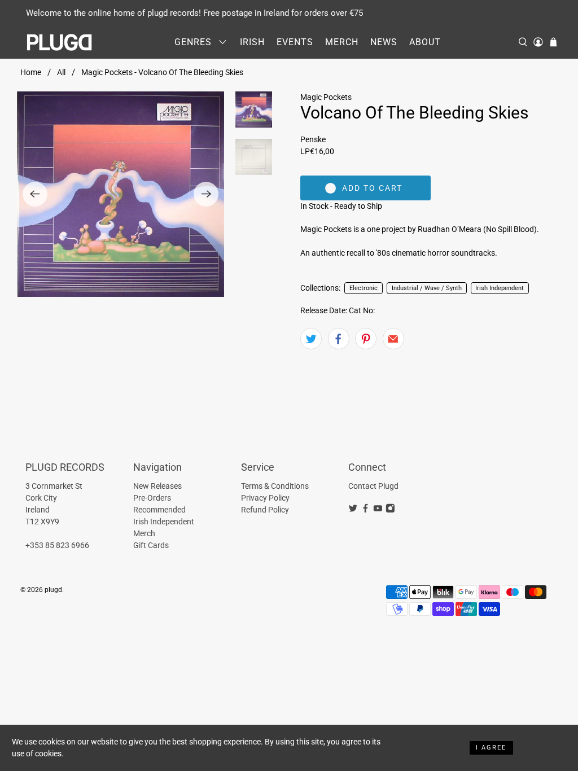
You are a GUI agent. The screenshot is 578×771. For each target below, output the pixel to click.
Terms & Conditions (275, 485)
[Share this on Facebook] (338, 338)
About (425, 42)
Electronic (363, 288)
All (61, 72)
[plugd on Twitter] (353, 510)
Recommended (159, 509)
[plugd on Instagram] (390, 510)
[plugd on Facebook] (365, 510)
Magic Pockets (326, 97)
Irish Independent (499, 288)
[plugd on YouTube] (378, 510)
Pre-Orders (152, 497)
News (383, 42)
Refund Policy (265, 509)
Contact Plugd (373, 485)
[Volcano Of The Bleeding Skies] (120, 194)
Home (30, 72)
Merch (341, 42)
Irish (252, 42)
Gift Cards (151, 545)
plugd (53, 590)
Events (295, 42)
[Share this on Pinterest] (365, 338)
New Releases (157, 485)
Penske (313, 139)
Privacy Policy (265, 497)
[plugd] (60, 42)
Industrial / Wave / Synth (427, 288)
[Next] (206, 194)
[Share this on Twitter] (311, 338)
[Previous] (35, 194)
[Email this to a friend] (393, 338)
